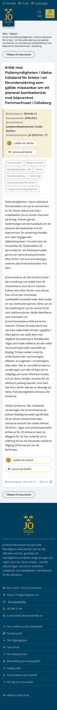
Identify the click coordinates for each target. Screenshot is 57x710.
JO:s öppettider (17, 602)
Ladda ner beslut (24, 143)
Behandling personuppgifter (24, 661)
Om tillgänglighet (17, 640)
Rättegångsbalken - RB (19, 169)
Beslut (13, 33)
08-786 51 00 (14, 608)
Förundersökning (16, 175)
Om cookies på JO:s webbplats (25, 626)
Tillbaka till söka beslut (18, 54)
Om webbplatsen (17, 654)
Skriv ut (43, 482)
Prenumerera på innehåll (22, 675)
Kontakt (11, 3)
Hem (5, 33)
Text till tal (13, 647)
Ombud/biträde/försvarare (21, 182)
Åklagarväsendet (35, 162)
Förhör (38, 169)
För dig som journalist (20, 682)
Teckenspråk (14, 633)
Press (25, 3)
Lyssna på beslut (22, 152)
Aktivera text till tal (18, 695)
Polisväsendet (14, 162)
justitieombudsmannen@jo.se (25, 615)
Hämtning (35, 175)
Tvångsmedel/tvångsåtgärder (22, 189)
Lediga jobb (14, 668)
